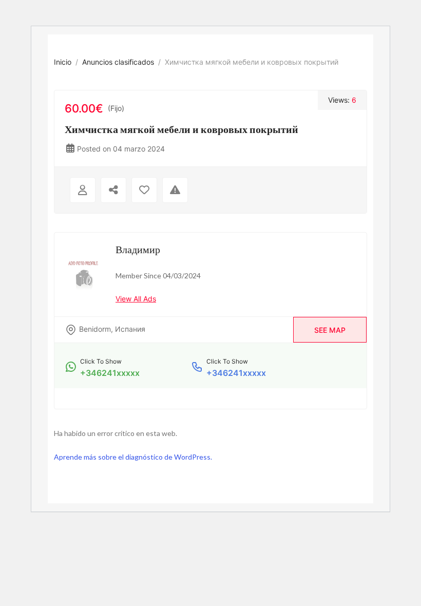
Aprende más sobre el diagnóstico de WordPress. (133, 456)
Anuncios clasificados (118, 62)
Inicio (62, 62)
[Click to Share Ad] (113, 190)
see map (330, 330)
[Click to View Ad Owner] (82, 190)
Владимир (138, 249)
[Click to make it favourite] (144, 190)
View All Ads (136, 298)
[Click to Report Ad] (175, 190)
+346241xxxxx (110, 373)
